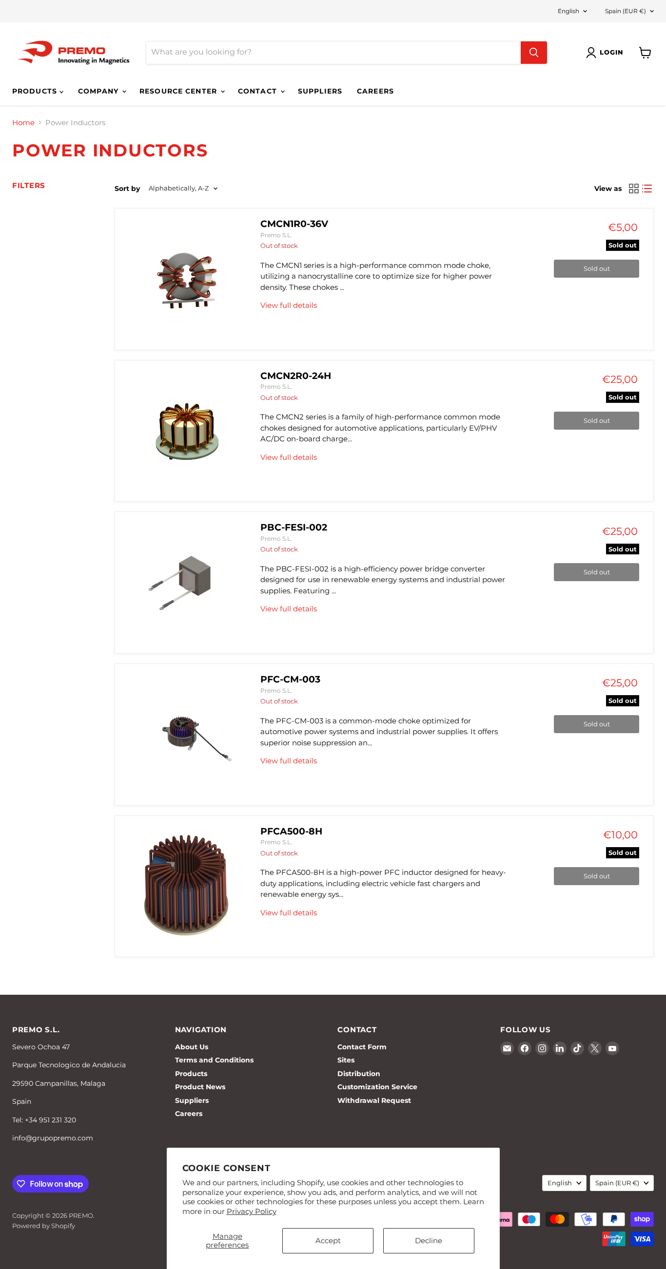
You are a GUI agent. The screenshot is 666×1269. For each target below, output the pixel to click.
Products (35, 91)
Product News (200, 1086)
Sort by (127, 188)
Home (23, 122)
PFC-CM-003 (290, 679)
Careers (375, 91)
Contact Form (362, 1046)
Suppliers (320, 91)
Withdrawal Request (374, 1100)
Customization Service (377, 1086)
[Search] (534, 52)
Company (99, 91)
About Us (191, 1046)
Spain (625, 11)
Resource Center (179, 91)
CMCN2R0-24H (295, 375)
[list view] (647, 188)
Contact (258, 91)
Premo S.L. (276, 235)
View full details (288, 305)
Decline (428, 1240)
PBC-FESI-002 (293, 527)
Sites (345, 1060)
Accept (328, 1240)
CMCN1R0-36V (294, 223)
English (568, 11)
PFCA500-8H (291, 831)
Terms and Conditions (214, 1060)
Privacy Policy (251, 1211)
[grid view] (634, 188)
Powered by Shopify (43, 1226)
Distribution (358, 1073)
